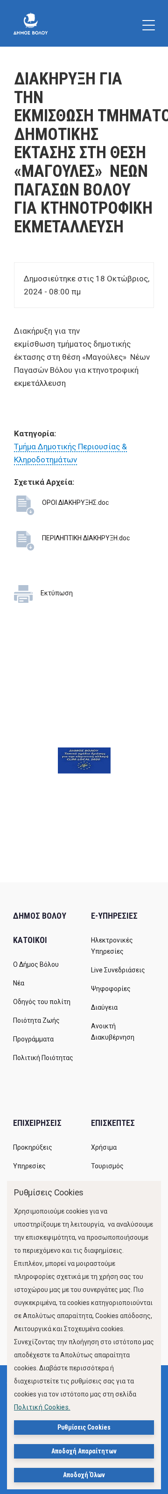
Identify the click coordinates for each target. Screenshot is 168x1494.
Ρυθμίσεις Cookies (84, 1427)
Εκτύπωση (57, 593)
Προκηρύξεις (32, 1147)
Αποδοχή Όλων (84, 1475)
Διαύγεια (104, 1007)
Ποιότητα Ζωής (36, 1020)
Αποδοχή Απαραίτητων (84, 1451)
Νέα (18, 983)
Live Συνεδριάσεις (118, 970)
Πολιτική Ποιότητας (43, 1057)
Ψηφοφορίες (111, 988)
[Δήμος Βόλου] (30, 23)
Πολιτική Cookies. (42, 1407)
